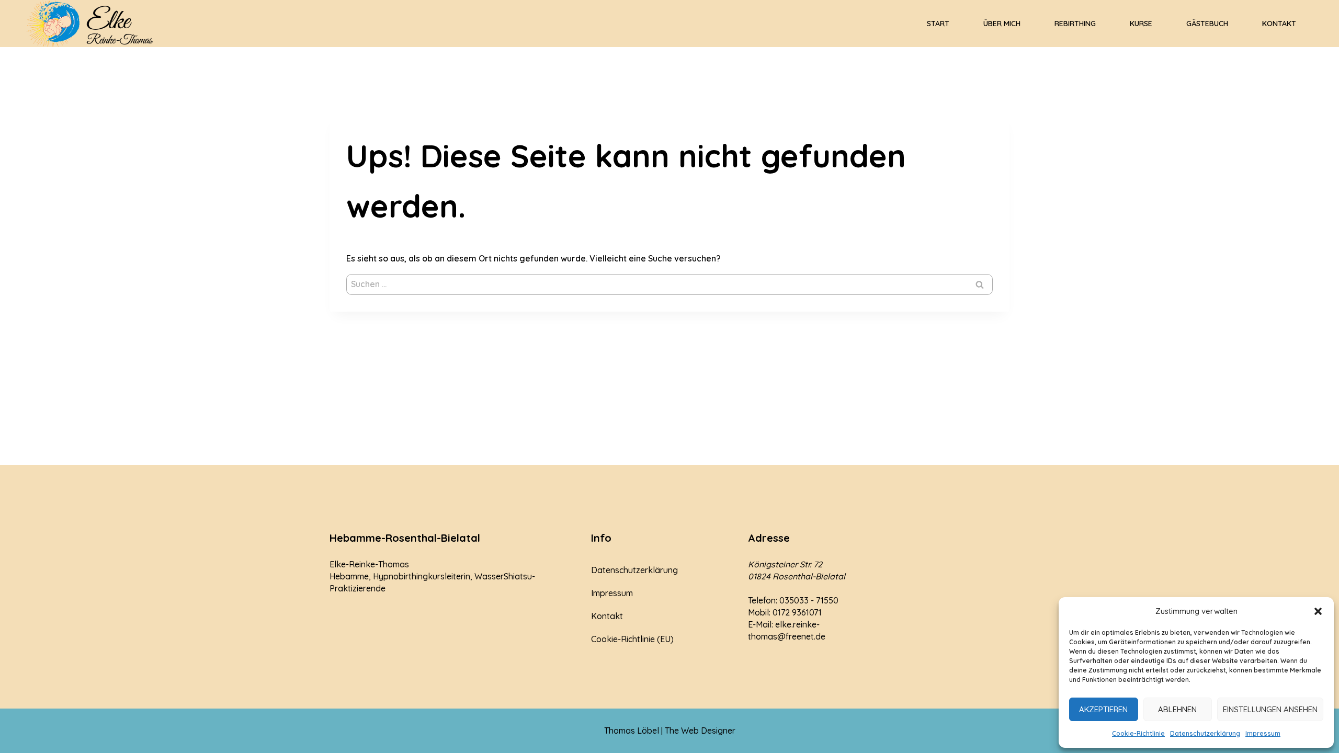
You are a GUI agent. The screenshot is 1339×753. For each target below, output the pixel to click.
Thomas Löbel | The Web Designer (669, 730)
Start (938, 23)
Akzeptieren (1103, 709)
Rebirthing (1075, 23)
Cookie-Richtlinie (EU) (632, 639)
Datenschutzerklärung (1205, 733)
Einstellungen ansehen (1270, 709)
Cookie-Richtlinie (1138, 733)
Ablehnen (1177, 709)
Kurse (1141, 23)
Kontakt (1279, 23)
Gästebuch (1207, 23)
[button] (1318, 611)
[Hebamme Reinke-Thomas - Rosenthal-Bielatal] (91, 23)
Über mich (1001, 23)
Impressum (1262, 733)
